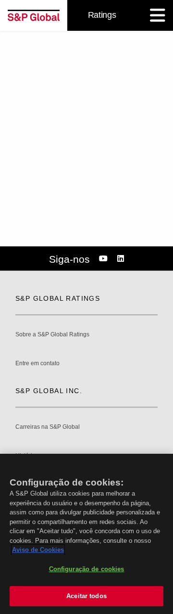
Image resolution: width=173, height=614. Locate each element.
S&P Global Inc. (48, 391)
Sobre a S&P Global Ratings (52, 335)
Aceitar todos (86, 596)
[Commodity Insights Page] (104, 259)
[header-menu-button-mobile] (157, 15)
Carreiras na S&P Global (47, 427)
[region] (86, 534)
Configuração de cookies (86, 569)
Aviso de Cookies (38, 549)
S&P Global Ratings (57, 298)
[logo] (34, 15)
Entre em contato (37, 363)
